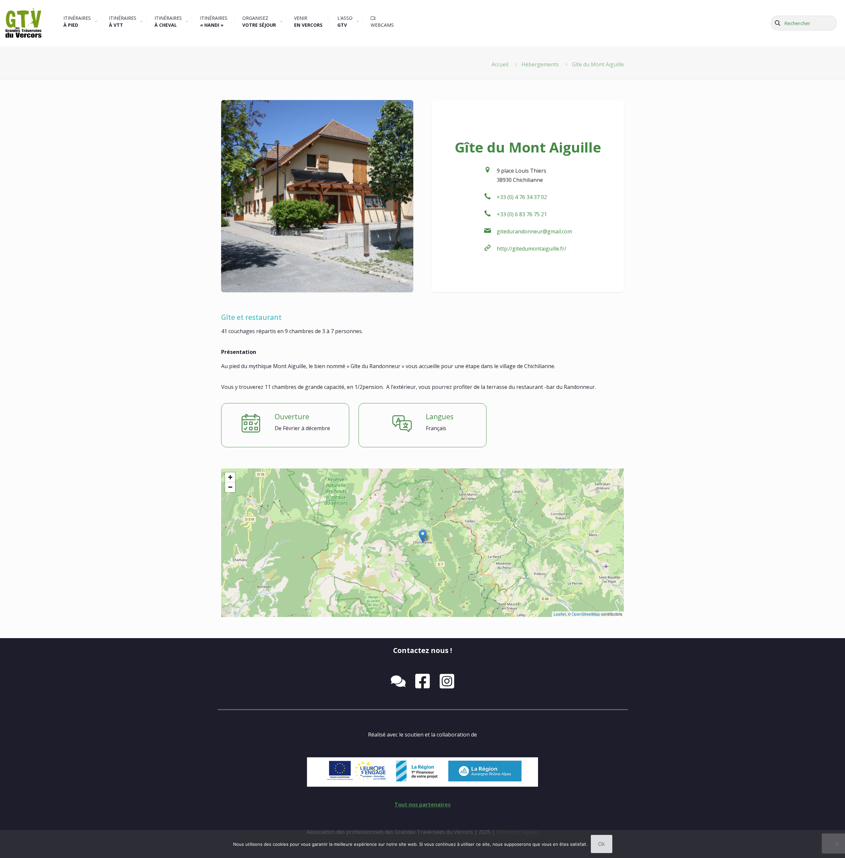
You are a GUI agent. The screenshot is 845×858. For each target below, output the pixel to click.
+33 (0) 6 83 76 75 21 (522, 214)
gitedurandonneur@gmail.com (534, 231)
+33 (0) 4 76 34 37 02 (522, 197)
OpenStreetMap (586, 614)
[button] (423, 536)
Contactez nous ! (422, 650)
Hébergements (540, 64)
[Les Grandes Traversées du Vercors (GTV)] (23, 23)
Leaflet (560, 614)
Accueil (499, 64)
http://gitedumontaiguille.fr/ (531, 248)
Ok (601, 844)
